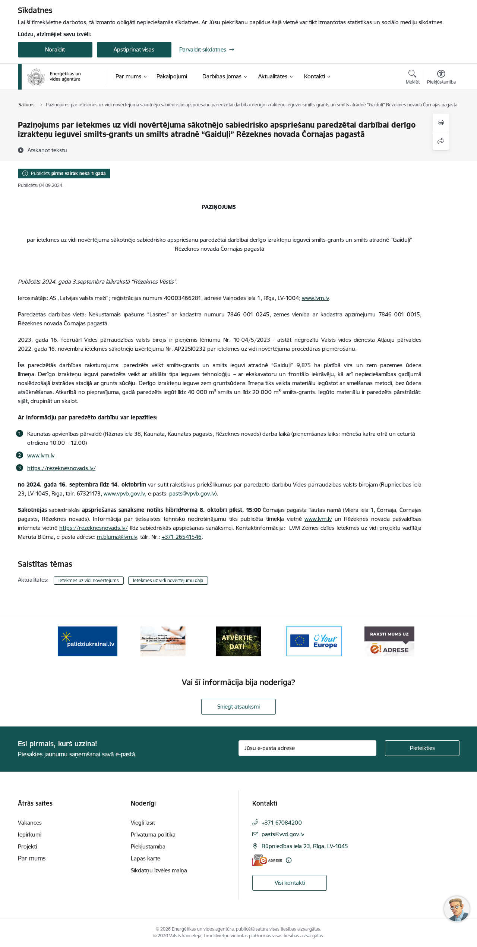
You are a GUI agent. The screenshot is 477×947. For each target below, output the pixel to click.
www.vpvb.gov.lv (124, 493)
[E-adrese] (267, 860)
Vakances (30, 822)
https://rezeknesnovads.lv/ (61, 468)
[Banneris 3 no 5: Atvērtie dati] (238, 640)
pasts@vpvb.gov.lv (192, 493)
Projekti (27, 846)
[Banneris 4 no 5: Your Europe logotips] (314, 640)
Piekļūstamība (148, 846)
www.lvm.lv (315, 297)
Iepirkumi (29, 834)
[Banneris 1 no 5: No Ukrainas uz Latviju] (87, 640)
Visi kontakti (290, 882)
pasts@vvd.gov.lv (283, 834)
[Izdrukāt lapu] (441, 122)
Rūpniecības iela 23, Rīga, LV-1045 (305, 846)
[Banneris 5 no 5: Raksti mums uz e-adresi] (389, 640)
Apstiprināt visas (134, 49)
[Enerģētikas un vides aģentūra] (53, 77)
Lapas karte (145, 858)
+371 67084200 (282, 822)
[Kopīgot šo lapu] (441, 141)
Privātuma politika (153, 834)
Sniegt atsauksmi (238, 706)
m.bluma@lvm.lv (117, 536)
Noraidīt (55, 49)
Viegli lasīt (143, 822)
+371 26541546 (182, 536)
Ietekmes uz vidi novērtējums (89, 580)
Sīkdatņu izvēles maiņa (159, 870)
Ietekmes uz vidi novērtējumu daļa (168, 580)
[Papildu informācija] (288, 860)
